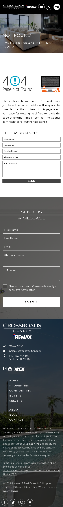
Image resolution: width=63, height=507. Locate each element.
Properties (19, 385)
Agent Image (10, 491)
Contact (16, 419)
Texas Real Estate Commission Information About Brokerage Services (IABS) (29, 465)
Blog (13, 414)
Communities (20, 390)
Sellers (15, 400)
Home (14, 380)
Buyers (15, 395)
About (14, 409)
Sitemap (18, 487)
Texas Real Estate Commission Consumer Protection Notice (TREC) (31, 472)
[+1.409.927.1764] (49, 7)
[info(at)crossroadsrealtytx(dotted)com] (41, 7)
